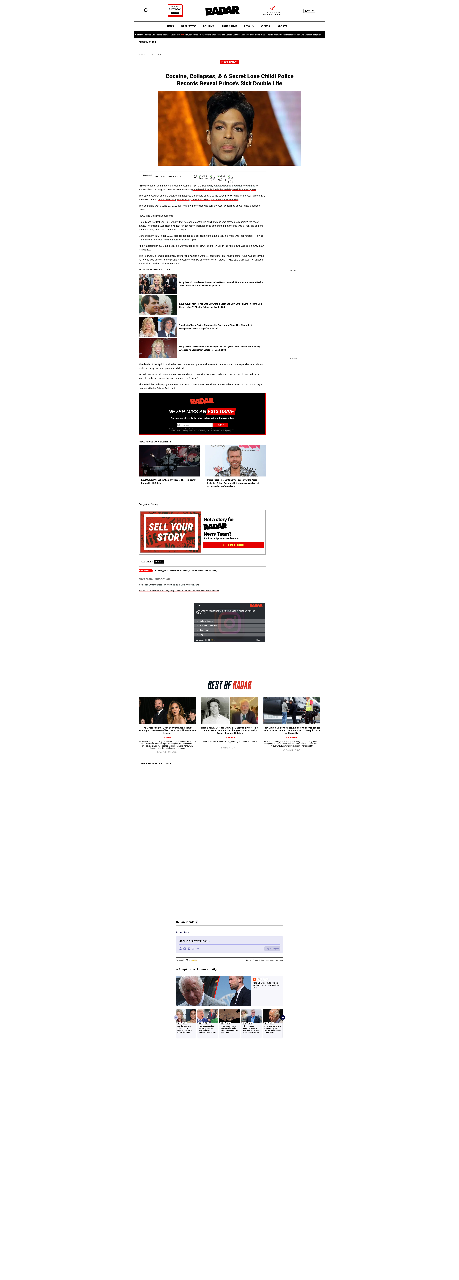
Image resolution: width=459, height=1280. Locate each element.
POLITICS (209, 26)
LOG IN (310, 11)
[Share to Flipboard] (222, 176)
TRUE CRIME (229, 26)
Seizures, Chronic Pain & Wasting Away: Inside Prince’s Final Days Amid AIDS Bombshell (179, 591)
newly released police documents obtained (231, 185)
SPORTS (282, 26)
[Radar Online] (222, 10)
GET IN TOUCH (233, 545)
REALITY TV (188, 26)
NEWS (170, 26)
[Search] (146, 12)
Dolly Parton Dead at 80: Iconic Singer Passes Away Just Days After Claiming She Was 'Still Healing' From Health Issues (296, 35)
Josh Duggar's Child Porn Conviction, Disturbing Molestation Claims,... (186, 571)
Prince (160, 54)
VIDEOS (265, 26)
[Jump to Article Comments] (195, 176)
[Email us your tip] (175, 16)
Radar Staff (147, 175)
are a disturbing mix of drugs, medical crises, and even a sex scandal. (198, 199)
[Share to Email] (230, 176)
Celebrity (150, 54)
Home (141, 54)
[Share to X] (212, 176)
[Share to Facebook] (203, 176)
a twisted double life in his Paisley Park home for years (224, 189)
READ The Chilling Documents (156, 215)
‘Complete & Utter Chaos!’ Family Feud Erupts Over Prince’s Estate (169, 585)
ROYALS (249, 26)
